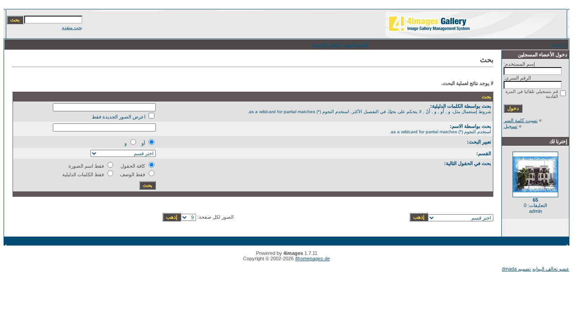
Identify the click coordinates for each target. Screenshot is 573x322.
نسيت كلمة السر (521, 120)
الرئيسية (558, 44)
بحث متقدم (72, 27)
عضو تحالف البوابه (550, 268)
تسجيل (510, 126)
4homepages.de (312, 258)
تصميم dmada (516, 268)
